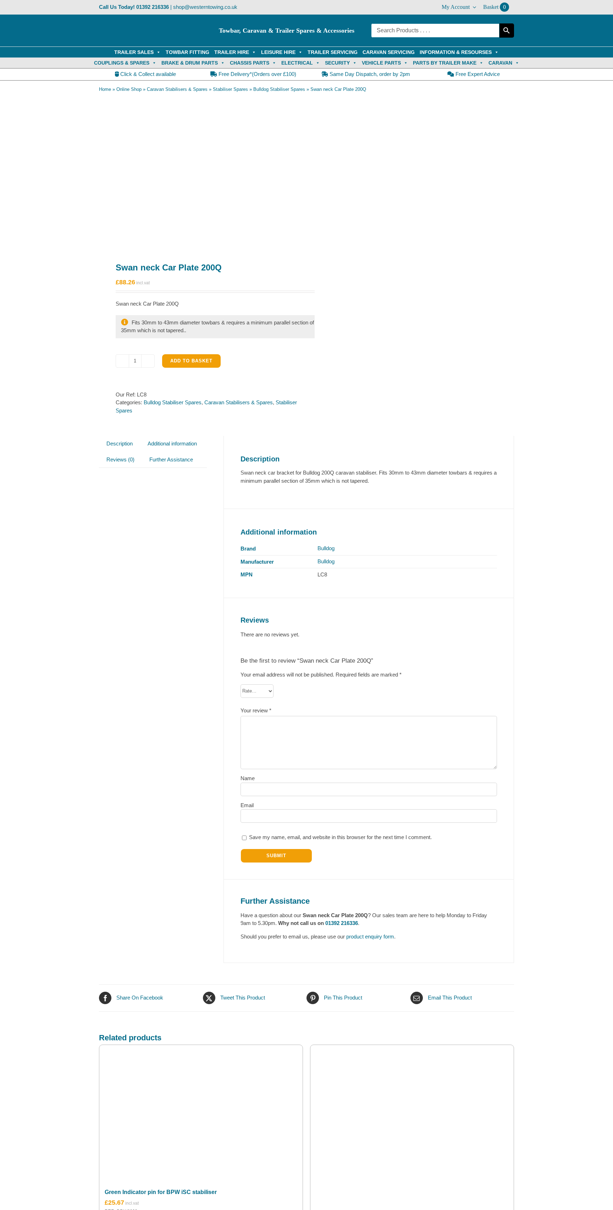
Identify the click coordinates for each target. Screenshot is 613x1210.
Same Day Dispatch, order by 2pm (369, 74)
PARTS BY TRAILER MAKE (444, 63)
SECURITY (337, 63)
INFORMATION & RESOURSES (456, 52)
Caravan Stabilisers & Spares (177, 89)
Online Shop (129, 89)
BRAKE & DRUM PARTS (189, 63)
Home (105, 89)
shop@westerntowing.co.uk (205, 7)
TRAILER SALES (134, 52)
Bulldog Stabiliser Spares (279, 89)
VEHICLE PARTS (381, 63)
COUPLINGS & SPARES (121, 63)
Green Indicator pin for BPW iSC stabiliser (161, 1192)
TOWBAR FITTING (187, 52)
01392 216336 (152, 7)
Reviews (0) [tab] (120, 459)
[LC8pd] (198, 172)
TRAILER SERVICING (333, 52)
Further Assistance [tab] (171, 459)
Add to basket (191, 360)
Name (248, 778)
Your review (256, 710)
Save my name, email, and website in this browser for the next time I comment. (340, 837)
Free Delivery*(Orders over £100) (256, 74)
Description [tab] (119, 443)
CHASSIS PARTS (249, 63)
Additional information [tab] (172, 443)
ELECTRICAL (297, 63)
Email (247, 805)
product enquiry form (370, 936)
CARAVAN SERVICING (389, 52)
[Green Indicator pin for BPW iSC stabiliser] (201, 1112)
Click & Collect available (147, 74)
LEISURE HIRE (278, 52)
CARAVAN (500, 63)
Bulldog (326, 548)
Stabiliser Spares (230, 89)
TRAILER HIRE (231, 52)
